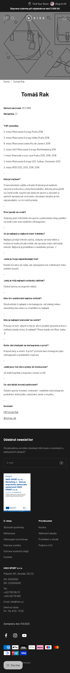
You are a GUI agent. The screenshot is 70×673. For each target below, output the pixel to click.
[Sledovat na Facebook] (6, 635)
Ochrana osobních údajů (16, 551)
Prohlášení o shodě (48, 539)
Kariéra (42, 527)
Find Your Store (40, 3)
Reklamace (9, 533)
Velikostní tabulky (48, 533)
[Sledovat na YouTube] (24, 635)
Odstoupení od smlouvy (16, 539)
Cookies (8, 557)
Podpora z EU (45, 545)
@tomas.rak (10, 418)
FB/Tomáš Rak (11, 412)
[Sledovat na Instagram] (15, 635)
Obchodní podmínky (14, 527)
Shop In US (60, 3)
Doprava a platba (12, 545)
